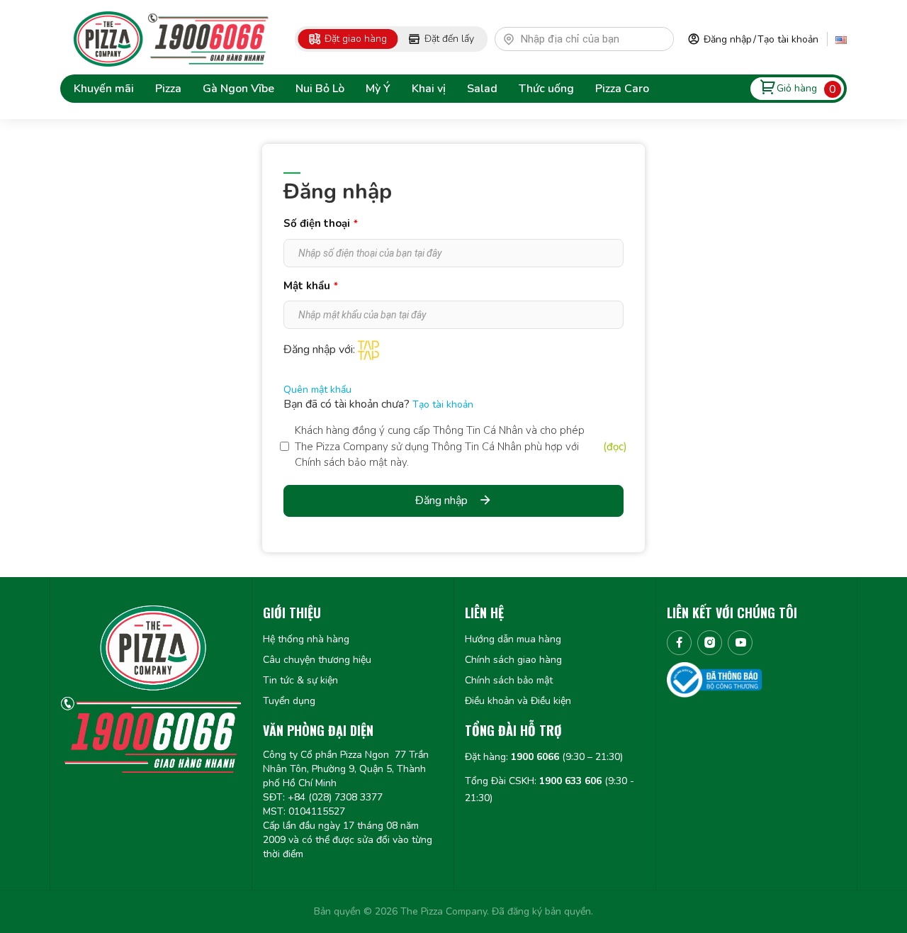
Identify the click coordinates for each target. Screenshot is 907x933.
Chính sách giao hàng (513, 659)
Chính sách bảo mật (509, 680)
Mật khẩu (310, 286)
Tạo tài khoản (787, 39)
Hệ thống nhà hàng (306, 639)
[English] (841, 39)
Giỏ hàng (797, 88)
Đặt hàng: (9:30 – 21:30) (544, 757)
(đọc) (615, 447)
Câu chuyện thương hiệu (317, 659)
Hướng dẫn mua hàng (513, 639)
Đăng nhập (728, 39)
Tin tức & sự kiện (300, 680)
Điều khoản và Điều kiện (518, 701)
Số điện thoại (320, 223)
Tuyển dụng (289, 701)
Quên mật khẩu (317, 389)
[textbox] (590, 39)
